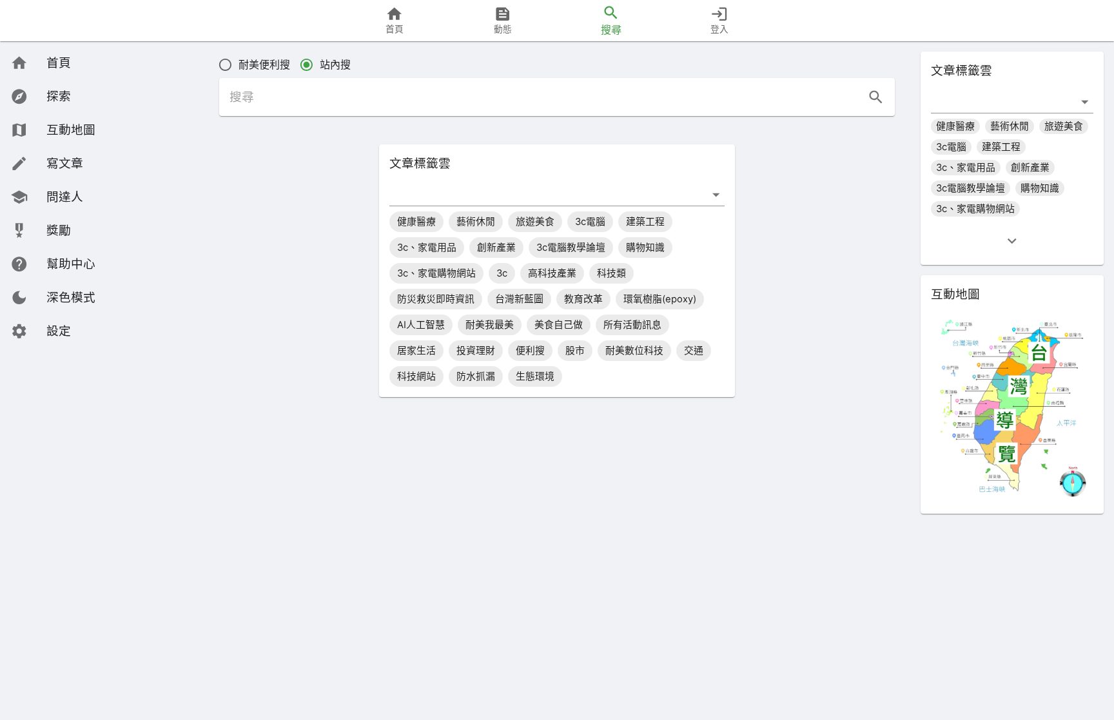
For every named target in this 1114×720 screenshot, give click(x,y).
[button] (53, 298)
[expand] (1012, 241)
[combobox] (547, 194)
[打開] (716, 194)
